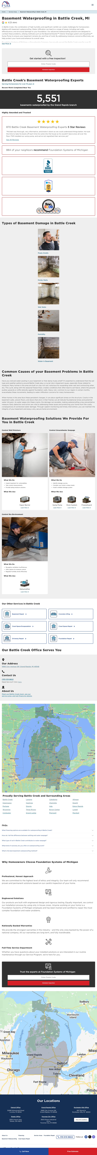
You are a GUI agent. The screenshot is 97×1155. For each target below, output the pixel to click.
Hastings (29, 803)
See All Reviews (12, 140)
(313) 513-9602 (7, 679)
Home (3, 12)
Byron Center (54, 810)
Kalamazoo (7, 803)
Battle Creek (8, 800)
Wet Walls (42, 307)
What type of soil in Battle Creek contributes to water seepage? (24, 840)
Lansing (29, 800)
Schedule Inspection (48, 69)
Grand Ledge (31, 813)
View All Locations (81, 1119)
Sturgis (29, 806)
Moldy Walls (43, 280)
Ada (50, 806)
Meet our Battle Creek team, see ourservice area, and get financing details (17, 695)
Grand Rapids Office (48, 1107)
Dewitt (75, 803)
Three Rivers (31, 810)
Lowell (75, 810)
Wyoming (6, 810)
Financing (21, 1135)
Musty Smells (43, 253)
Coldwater (7, 813)
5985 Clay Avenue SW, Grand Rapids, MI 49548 (20, 667)
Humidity (41, 334)
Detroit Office (15, 1107)
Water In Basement (45, 361)
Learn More (24, 507)
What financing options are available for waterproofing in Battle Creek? (27, 830)
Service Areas (13, 12)
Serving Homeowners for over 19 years (17, 84)
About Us (4, 1135)
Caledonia (53, 800)
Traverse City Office (48, 1116)
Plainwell (52, 813)
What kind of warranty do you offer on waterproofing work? (23, 845)
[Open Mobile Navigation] (92, 5)
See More (6, 44)
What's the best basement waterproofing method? (19, 851)
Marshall (76, 813)
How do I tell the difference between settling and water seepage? (25, 835)
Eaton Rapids (78, 806)
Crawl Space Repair (24, 1138)
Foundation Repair (49, 1135)
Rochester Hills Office (81, 1107)
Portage (6, 806)
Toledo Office (15, 1116)
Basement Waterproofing (9, 1138)
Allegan (76, 800)
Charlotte (53, 803)
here (20, 682)
